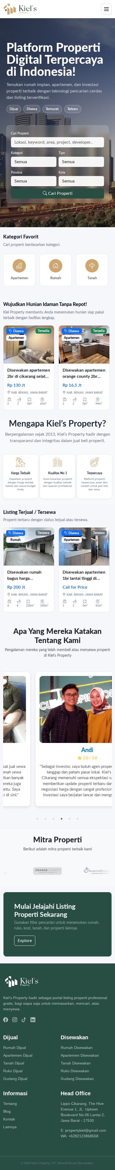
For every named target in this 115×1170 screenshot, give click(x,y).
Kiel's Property (40, 1163)
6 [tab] (77, 818)
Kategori (17, 153)
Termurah (52, 109)
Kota (62, 172)
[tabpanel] (57, 739)
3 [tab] (53, 818)
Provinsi (16, 172)
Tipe (62, 153)
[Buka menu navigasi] (106, 9)
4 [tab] (61, 818)
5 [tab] (69, 818)
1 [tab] (37, 818)
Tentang (10, 1103)
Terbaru (72, 109)
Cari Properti (20, 133)
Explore (25, 941)
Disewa (32, 109)
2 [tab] (45, 818)
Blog (7, 1111)
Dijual (14, 109)
